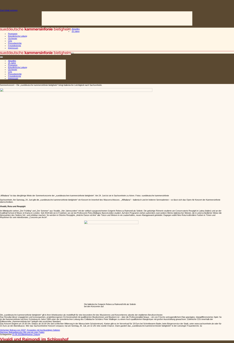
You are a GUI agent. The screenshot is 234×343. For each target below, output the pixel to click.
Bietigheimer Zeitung (31, 334)
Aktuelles (76, 29)
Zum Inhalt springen (9, 10)
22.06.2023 (17, 334)
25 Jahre (76, 31)
